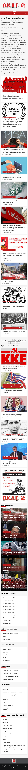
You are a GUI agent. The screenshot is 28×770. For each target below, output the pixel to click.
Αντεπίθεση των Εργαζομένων (9, 89)
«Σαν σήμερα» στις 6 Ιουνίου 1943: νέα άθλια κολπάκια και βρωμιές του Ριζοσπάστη (14, 438)
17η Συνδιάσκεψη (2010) (9, 617)
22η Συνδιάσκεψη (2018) (9, 603)
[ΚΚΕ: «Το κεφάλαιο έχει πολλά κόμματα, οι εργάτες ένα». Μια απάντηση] (14, 356)
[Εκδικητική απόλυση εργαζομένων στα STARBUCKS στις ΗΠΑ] (14, 190)
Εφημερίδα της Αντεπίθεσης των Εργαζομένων (12, 327)
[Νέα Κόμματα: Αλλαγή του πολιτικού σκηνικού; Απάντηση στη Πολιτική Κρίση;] (14, 404)
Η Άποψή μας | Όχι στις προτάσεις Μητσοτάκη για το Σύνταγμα (11, 462)
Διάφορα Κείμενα (7, 623)
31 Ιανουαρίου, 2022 (7, 335)
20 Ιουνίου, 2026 (6, 417)
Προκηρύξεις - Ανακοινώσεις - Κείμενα (10, 91)
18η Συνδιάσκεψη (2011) (9, 615)
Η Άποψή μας (18, 384)
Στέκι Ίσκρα (5, 689)
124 (14, 342)
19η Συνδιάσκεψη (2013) (9, 612)
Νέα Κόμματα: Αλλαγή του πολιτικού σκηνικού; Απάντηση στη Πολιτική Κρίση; (13, 415)
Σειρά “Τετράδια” (7, 639)
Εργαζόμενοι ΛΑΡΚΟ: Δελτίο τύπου (11, 282)
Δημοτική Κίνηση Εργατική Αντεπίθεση (12, 692)
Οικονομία (5, 652)
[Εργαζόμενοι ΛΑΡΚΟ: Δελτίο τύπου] (14, 271)
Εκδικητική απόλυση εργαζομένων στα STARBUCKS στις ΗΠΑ (13, 201)
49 (22, 340)
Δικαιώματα (5, 736)
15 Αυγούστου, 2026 (7, 370)
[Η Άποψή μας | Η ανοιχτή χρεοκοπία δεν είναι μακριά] (14, 380)
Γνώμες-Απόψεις (7, 649)
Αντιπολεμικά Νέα (6, 511)
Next (18, 342)
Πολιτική (5, 655)
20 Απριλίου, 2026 (7, 572)
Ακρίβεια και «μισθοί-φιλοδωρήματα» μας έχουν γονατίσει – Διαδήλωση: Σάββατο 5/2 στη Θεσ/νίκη (14, 306)
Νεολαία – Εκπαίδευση (8, 734)
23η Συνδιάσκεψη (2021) (9, 600)
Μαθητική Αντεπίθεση (8, 679)
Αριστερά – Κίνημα (7, 728)
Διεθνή (4, 739)
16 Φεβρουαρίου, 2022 (8, 128)
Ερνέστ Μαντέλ (6, 660)
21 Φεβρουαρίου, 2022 (8, 100)
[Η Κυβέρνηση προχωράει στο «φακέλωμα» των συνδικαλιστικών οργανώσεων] (14, 165)
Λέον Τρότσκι (6, 657)
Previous (4, 340)
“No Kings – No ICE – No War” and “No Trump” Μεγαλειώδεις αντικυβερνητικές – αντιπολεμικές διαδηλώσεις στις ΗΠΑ (14, 584)
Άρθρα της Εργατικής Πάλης (8, 384)
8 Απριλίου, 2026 (7, 589)
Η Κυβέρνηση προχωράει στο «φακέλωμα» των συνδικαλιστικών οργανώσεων (13, 176)
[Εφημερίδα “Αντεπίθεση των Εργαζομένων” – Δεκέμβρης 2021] (14, 321)
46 (15, 340)
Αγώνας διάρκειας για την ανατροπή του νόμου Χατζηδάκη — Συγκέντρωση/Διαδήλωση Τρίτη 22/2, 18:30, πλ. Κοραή (13, 96)
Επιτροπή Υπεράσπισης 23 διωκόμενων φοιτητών (13, 708)
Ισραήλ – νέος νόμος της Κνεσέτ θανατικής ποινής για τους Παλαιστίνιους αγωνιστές (11, 535)
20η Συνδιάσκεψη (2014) (9, 609)
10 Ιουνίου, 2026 (6, 441)
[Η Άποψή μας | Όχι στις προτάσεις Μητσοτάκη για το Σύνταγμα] (14, 451)
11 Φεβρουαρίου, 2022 (8, 204)
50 (25, 340)
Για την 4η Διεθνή (7, 620)
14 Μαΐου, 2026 (6, 555)
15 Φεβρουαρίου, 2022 (8, 154)
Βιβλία (4, 636)
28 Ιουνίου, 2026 (6, 394)
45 (13, 340)
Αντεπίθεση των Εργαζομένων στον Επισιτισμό (11, 698)
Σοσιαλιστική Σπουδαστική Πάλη (11, 676)
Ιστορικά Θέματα (7, 742)
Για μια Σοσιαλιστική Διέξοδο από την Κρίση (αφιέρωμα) (13, 750)
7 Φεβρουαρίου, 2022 (7, 232)
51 (9, 342)
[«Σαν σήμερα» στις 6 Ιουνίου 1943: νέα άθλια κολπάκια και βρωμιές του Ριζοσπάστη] (14, 428)
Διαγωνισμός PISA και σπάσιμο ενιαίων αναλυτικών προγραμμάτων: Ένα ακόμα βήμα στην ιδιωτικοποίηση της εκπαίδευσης (14, 151)
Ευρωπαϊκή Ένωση (7, 725)
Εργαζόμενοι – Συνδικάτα (9, 731)
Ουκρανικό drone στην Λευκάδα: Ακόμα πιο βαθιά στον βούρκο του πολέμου (14, 553)
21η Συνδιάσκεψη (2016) (9, 606)
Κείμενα (4, 363)
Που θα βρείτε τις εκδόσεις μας (10, 633)
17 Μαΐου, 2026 (6, 539)
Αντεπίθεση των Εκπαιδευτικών (10, 673)
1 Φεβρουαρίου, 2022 (7, 310)
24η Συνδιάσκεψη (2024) (9, 597)
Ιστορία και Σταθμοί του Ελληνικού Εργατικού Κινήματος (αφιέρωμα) (14, 746)
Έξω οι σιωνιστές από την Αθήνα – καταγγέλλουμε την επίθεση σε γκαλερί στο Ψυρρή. (14, 568)
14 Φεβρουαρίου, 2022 (8, 179)
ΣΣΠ (4, 702)
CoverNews (21, 766)
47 (18, 340)
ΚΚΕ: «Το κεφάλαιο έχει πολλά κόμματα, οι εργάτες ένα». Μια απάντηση (14, 367)
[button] (2, 13)
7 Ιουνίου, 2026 (6, 465)
